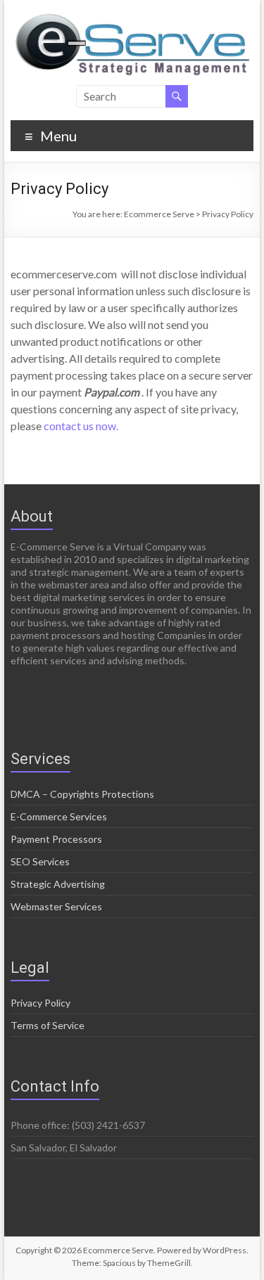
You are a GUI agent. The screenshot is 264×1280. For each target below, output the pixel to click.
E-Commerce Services (59, 816)
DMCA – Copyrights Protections (82, 794)
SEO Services (40, 861)
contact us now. (81, 425)
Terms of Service (47, 1025)
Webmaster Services (56, 906)
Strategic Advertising (58, 884)
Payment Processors (56, 839)
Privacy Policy (40, 1003)
